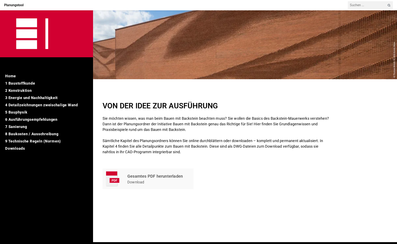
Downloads (15, 148)
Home (10, 76)
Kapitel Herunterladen (148, 179)
